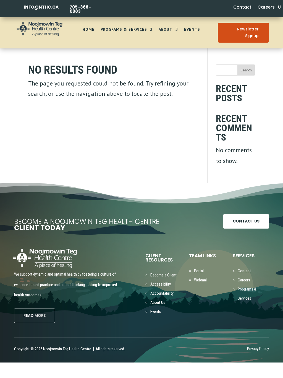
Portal (199, 270)
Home (89, 29)
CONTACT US (246, 221)
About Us (157, 302)
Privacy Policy (258, 349)
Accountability (162, 293)
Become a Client (163, 275)
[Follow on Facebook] (182, 349)
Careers (266, 7)
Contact (242, 7)
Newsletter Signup (248, 32)
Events (192, 29)
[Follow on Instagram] (191, 349)
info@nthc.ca (41, 7)
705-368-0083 (80, 9)
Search (246, 70)
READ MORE (34, 315)
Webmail (201, 280)
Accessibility (160, 284)
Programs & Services (124, 29)
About (165, 29)
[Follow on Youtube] (200, 350)
